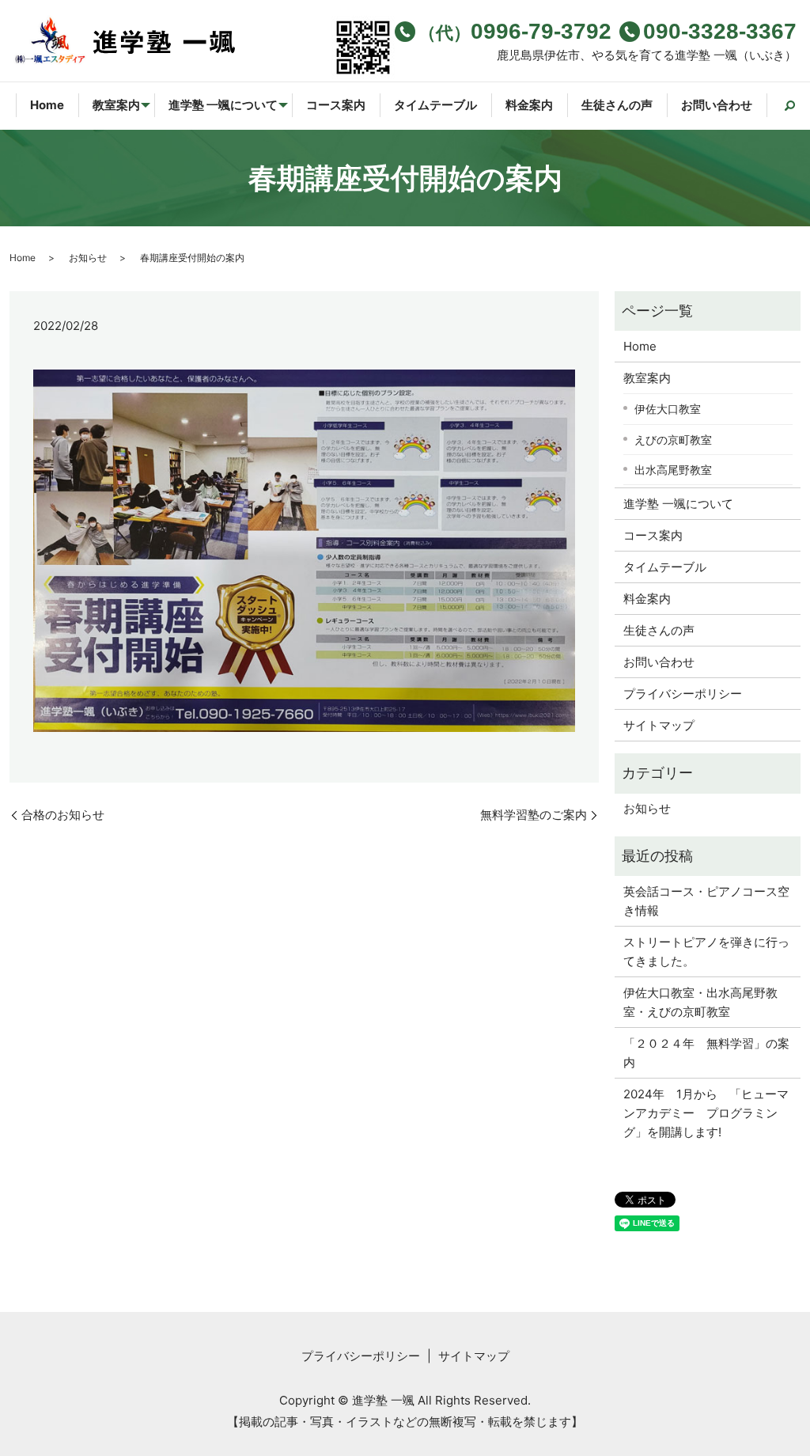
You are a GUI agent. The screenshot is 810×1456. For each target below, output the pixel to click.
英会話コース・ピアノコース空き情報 (706, 901)
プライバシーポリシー (682, 693)
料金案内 (529, 104)
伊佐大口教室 (667, 408)
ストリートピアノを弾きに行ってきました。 (706, 952)
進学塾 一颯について (223, 104)
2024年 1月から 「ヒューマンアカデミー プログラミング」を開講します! (706, 1112)
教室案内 (116, 104)
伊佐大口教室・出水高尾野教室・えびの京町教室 (700, 1002)
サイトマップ (659, 725)
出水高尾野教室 (673, 469)
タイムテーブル (435, 104)
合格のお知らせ (62, 814)
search (780, 105)
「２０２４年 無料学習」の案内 (706, 1053)
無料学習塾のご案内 (533, 814)
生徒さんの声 (617, 104)
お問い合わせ (716, 104)
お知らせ (88, 258)
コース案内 (335, 104)
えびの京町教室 (673, 439)
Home (47, 104)
